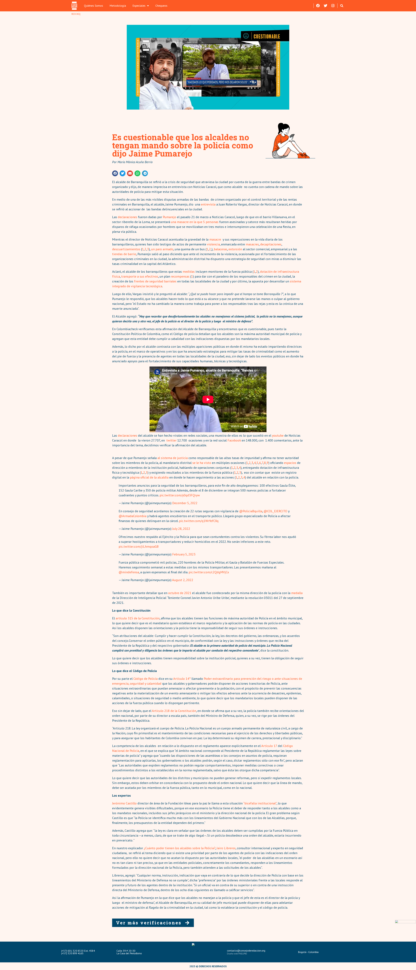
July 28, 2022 (181, 529)
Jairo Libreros (226, 848)
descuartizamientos (126, 249)
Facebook (234, 440)
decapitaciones (270, 244)
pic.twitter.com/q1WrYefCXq (199, 521)
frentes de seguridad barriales (154, 281)
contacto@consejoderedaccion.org (246, 950)
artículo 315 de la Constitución (138, 618)
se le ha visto (201, 463)
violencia (213, 244)
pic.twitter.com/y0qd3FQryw (180, 495)
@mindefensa (129, 572)
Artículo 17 (269, 746)
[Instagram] (333, 5)
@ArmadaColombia (132, 516)
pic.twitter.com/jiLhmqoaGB (139, 546)
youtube (277, 435)
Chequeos (161, 5)
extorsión (235, 249)
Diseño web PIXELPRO (237, 953)
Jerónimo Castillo (124, 803)
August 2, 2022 (182, 580)
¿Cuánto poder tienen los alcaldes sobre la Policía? (179, 848)
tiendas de (119, 254)
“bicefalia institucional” (260, 803)
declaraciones (127, 217)
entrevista (208, 204)
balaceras (220, 249)
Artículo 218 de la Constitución (174, 711)
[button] (341, 5)
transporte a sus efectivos (139, 276)
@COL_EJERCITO (275, 511)
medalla (297, 593)
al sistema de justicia (172, 458)
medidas (189, 271)
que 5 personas (207, 222)
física (116, 276)
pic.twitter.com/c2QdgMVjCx (209, 572)
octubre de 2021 (179, 593)
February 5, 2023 (183, 554)
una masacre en (182, 222)
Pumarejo (169, 217)
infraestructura (288, 271)
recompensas (180, 276)
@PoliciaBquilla (250, 511)
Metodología (118, 5)
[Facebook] (318, 5)
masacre (215, 239)
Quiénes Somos (93, 5)
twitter (171, 440)
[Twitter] (325, 5)
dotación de (269, 271)
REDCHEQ (76, 14)
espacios (290, 463)
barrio (132, 254)
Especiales (138, 5)
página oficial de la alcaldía (149, 477)
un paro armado (162, 249)
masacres (252, 244)
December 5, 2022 (184, 503)
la (195, 222)
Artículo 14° (182, 679)
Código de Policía (145, 679)
